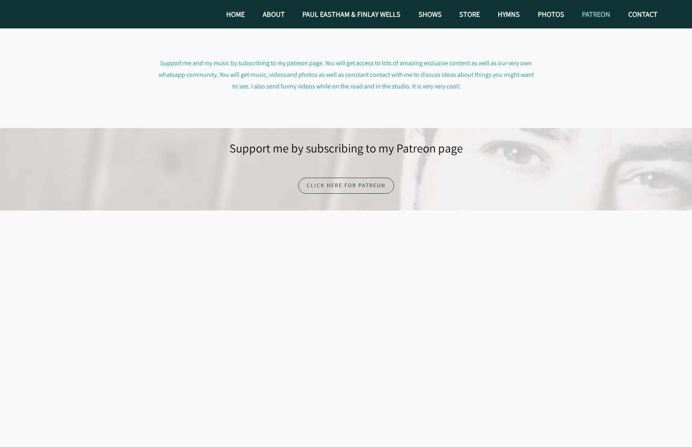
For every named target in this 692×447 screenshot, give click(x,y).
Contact (643, 14)
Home (235, 14)
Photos (551, 14)
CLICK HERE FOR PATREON (346, 185)
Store (469, 14)
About (274, 14)
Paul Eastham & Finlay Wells (351, 14)
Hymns (509, 14)
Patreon (596, 14)
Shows (430, 14)
